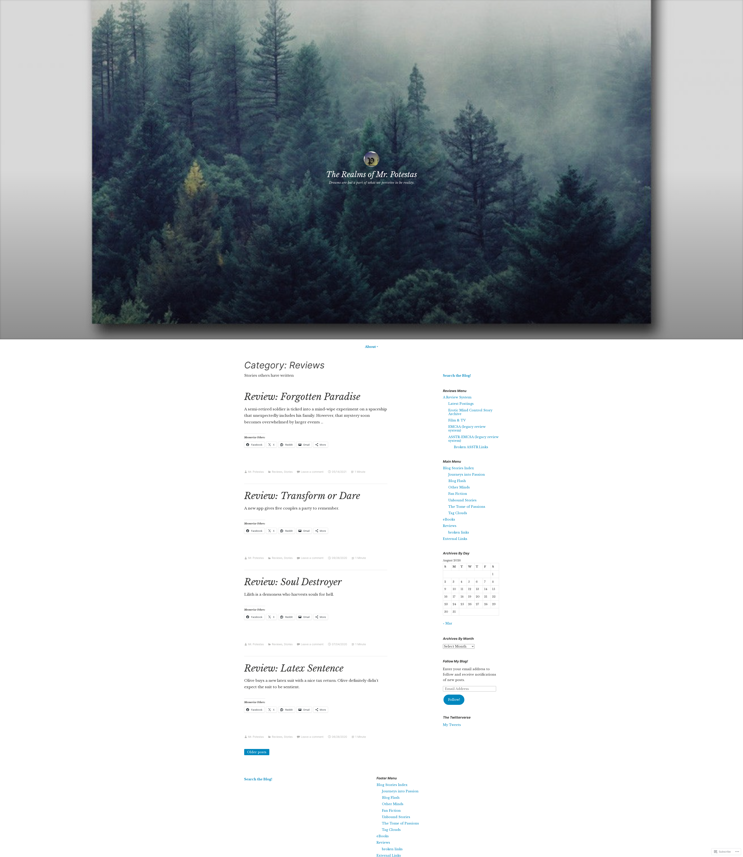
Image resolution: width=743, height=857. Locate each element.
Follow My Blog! (455, 661)
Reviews (277, 471)
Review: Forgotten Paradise (302, 396)
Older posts (256, 752)
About (370, 347)
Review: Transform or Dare (302, 496)
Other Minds (459, 487)
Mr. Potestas (256, 471)
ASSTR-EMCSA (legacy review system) (473, 439)
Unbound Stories (462, 500)
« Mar (447, 623)
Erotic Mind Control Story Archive (470, 412)
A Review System (457, 397)
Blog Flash (457, 481)
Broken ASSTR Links (471, 447)
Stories (288, 471)
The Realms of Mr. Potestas (371, 174)
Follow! (454, 700)
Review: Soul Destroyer (293, 582)
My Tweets (452, 725)
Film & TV (457, 420)
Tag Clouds (457, 513)
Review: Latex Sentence (293, 668)
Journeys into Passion (466, 474)
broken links (458, 532)
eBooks (449, 519)
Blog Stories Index (458, 468)
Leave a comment (312, 471)
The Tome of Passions (466, 507)
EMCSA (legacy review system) (467, 428)
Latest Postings (461, 404)
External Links (455, 539)
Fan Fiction (457, 494)
